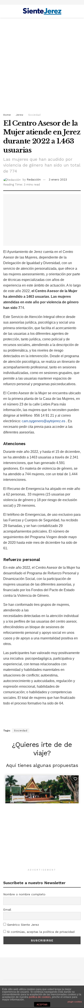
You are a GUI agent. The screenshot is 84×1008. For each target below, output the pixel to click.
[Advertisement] (42, 64)
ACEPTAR (42, 1004)
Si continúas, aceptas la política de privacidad (40, 931)
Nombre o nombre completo (24, 894)
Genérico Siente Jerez (22, 924)
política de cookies (40, 997)
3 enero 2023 (58, 179)
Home (7, 114)
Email (7, 909)
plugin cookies (75, 1001)
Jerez (19, 114)
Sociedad (34, 114)
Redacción (34, 179)
